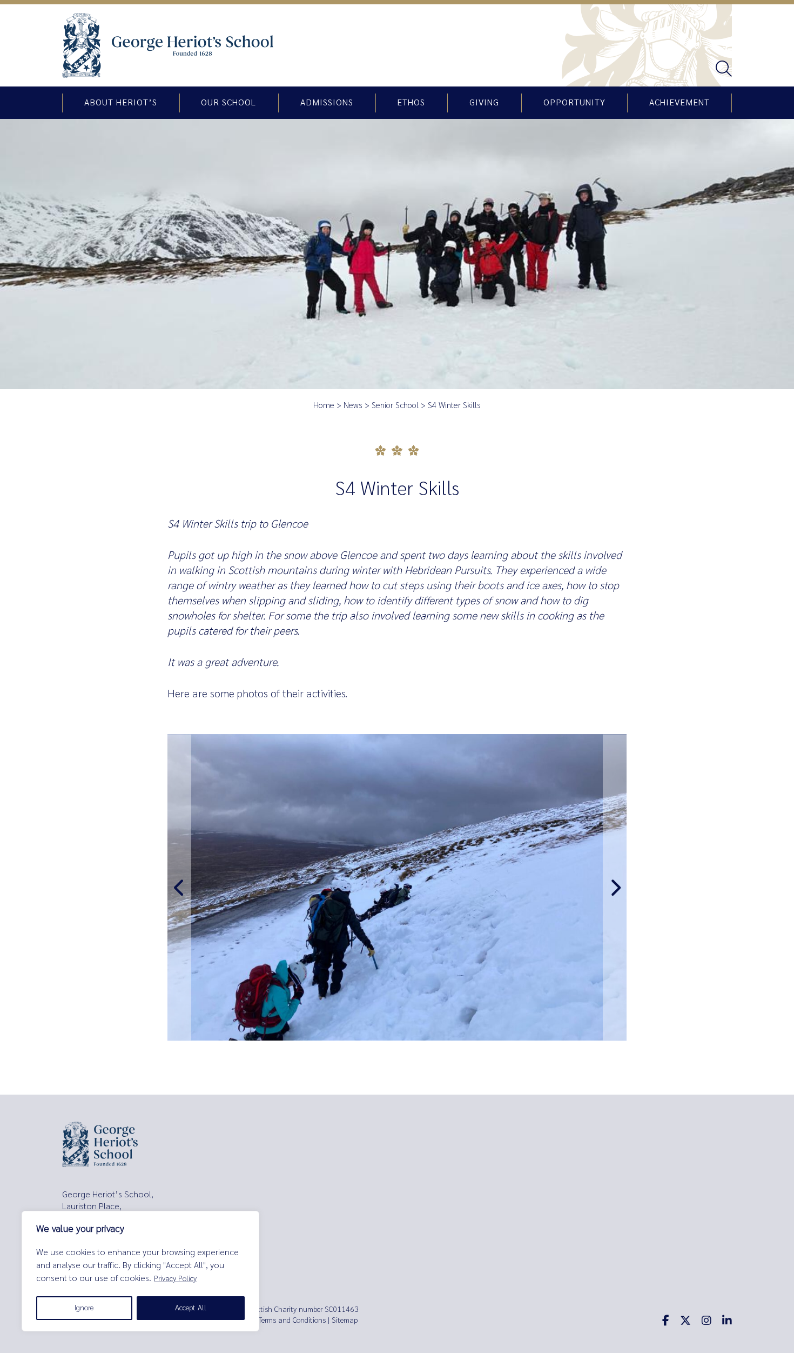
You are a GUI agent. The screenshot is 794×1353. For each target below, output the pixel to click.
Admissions (326, 103)
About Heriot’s (120, 103)
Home (323, 405)
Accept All (190, 1308)
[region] (140, 1271)
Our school (228, 103)
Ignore (84, 1308)
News (353, 405)
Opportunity (574, 103)
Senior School (395, 405)
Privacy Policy (175, 1278)
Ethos (411, 103)
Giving (484, 103)
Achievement (679, 103)
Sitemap (345, 1320)
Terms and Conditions (292, 1320)
